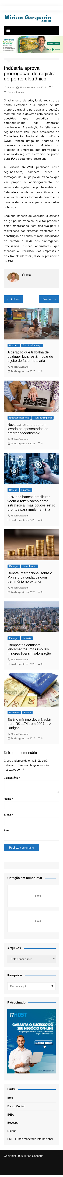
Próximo (47, 299)
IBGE (10, 1098)
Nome (8, 798)
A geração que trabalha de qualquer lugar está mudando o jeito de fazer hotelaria (30, 356)
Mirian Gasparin (20, 366)
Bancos (13, 490)
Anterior (15, 299)
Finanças (26, 490)
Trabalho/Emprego (32, 345)
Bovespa (12, 1122)
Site (6, 830)
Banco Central (16, 1106)
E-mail (8, 814)
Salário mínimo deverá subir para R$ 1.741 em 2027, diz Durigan (29, 724)
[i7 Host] (31, 1041)
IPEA (10, 1114)
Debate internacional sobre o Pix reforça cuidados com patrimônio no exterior (30, 577)
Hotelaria (13, 345)
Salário (27, 712)
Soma (10, 87)
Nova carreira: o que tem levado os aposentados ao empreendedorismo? (28, 429)
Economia (14, 712)
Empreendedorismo (19, 417)
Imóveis (27, 638)
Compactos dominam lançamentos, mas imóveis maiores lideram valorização (29, 649)
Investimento (29, 566)
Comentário (12, 777)
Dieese (11, 1130)
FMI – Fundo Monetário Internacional (30, 1138)
